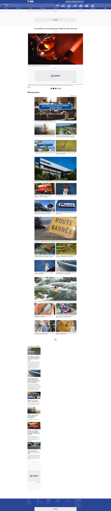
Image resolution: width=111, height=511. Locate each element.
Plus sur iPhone (68, 500)
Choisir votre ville (81, 10)
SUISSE (41, 10)
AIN (38, 10)
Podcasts (56, 8)
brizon (38, 92)
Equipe (29, 501)
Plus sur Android (68, 501)
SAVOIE (35, 10)
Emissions (48, 501)
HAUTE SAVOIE (30, 10)
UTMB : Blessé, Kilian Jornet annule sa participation (33, 416)
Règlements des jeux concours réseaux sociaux (78, 501)
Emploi (105, 8)
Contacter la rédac (40, 502)
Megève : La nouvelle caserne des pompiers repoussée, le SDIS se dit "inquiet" (34, 432)
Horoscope (93, 8)
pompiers (33, 92)
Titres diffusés (30, 502)
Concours (68, 8)
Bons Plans (18, 8)
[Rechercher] (83, 2)
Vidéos (80, 8)
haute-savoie (29, 92)
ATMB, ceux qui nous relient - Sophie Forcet (33, 401)
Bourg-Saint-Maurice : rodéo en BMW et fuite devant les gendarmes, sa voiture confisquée (34, 380)
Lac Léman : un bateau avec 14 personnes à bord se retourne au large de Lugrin (34, 358)
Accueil (6, 8)
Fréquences (29, 503)
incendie (36, 92)
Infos (31, 8)
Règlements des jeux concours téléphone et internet (79, 507)
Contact (29, 500)
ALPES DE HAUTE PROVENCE (54, 10)
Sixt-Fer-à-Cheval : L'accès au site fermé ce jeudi (33, 452)
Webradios (43, 8)
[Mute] (15, 5)
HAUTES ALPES (46, 10)
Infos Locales (39, 501)
